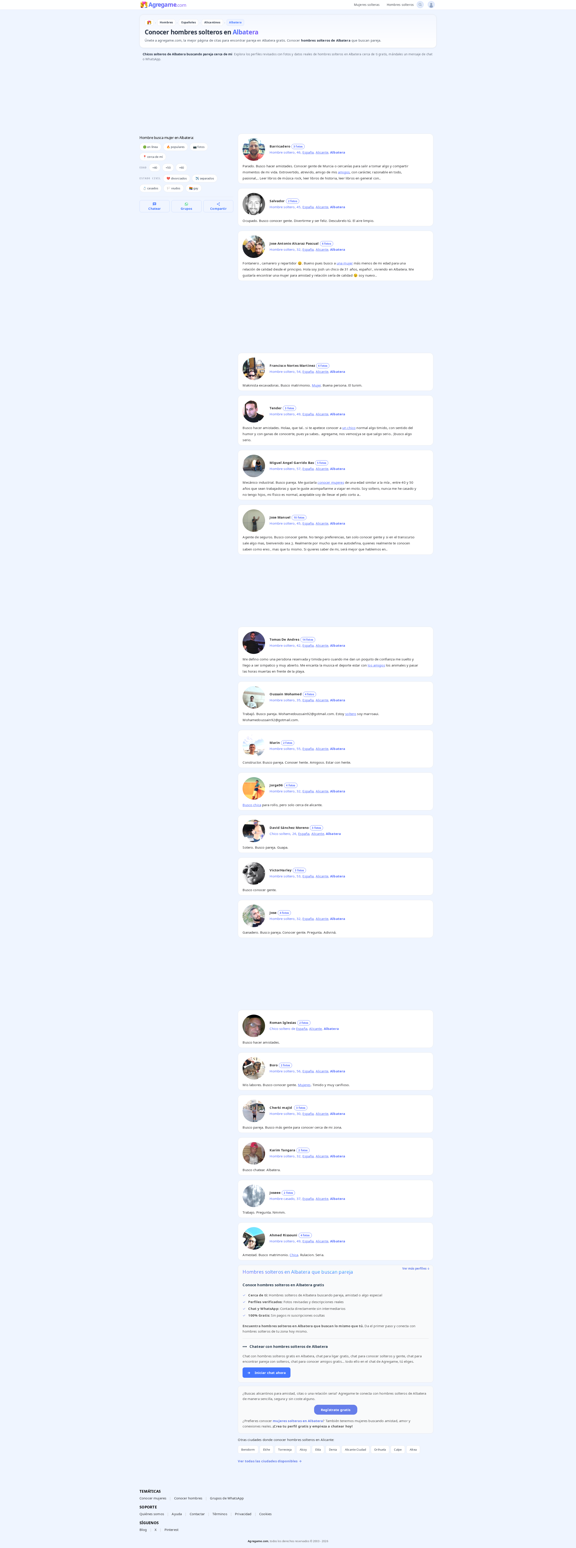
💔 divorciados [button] (176, 178)
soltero (350, 713)
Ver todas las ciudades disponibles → (270, 1461)
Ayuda (177, 1514)
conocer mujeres (330, 482)
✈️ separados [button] (204, 178)
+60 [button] (181, 168)
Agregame (167, 5)
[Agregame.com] (149, 22)
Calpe (398, 1449)
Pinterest (171, 1529)
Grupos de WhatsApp (227, 1498)
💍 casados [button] (150, 188)
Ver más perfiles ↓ (416, 1268)
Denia (333, 1449)
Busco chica (252, 805)
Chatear (154, 208)
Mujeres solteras (367, 4)
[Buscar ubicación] (420, 5)
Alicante (322, 152)
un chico (349, 427)
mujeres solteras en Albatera (298, 1420)
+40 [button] (154, 168)
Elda (318, 1449)
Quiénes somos (152, 1514)
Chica (294, 1255)
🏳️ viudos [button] (173, 188)
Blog (143, 1529)
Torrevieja (285, 1449)
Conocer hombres (188, 1498)
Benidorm (248, 1449)
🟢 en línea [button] (150, 147)
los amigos (376, 665)
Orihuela (380, 1449)
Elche (266, 1449)
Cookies (265, 1514)
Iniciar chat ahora (266, 1372)
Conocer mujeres (153, 1498)
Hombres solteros (400, 4)
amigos (344, 172)
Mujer (316, 385)
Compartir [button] (218, 208)
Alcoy (303, 1449)
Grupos (186, 208)
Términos (219, 1514)
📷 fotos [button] (199, 147)
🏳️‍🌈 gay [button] (193, 188)
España (308, 152)
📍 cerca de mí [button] (153, 157)
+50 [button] (168, 168)
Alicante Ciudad (355, 1449)
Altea (413, 1449)
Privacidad (243, 1514)
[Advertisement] (275, 98)
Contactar (197, 1514)
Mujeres (304, 1085)
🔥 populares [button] (175, 147)
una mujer (345, 263)
